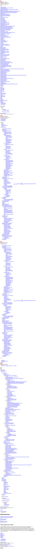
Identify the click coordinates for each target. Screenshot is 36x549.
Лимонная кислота (10, 398)
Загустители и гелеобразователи (10, 425)
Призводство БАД (3, 519)
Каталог (1, 534)
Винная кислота (9, 385)
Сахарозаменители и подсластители (11, 415)
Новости (1, 536)
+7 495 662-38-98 (3, 102)
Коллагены (7, 438)
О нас (1, 532)
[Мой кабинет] (0, 359)
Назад (5, 373)
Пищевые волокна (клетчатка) (10, 460)
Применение (2, 533)
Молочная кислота (10, 402)
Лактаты (8, 390)
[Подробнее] (0, 520)
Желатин (8, 428)
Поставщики (6, 482)
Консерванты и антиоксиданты (10, 472)
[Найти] (1, 6)
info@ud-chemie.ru (3, 113)
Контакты (1, 537)
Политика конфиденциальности (6, 544)
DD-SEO (12, 546)
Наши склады (2, 535)
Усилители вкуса (8, 455)
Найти (1, 548)
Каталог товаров (6, 374)
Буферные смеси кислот (11, 380)
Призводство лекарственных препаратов (6, 517)
